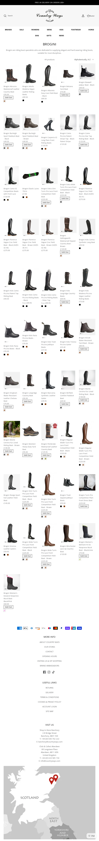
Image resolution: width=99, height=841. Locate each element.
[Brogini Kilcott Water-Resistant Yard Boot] (87, 327)
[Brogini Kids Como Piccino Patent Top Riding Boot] (12, 278)
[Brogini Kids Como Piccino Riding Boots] (30, 280)
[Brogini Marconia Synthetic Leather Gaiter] (49, 380)
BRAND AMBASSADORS (49, 665)
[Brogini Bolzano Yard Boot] (68, 73)
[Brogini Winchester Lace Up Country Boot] (68, 533)
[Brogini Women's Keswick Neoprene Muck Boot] (12, 582)
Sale (22, 29)
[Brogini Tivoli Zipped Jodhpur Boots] (68, 482)
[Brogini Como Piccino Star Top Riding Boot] (87, 122)
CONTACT (49, 651)
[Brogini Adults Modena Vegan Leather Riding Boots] (30, 73)
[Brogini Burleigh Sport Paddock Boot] (12, 122)
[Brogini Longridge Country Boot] (30, 380)
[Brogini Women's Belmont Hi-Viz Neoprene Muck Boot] (87, 531)
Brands (8, 29)
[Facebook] (44, 672)
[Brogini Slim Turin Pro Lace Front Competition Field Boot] (30, 480)
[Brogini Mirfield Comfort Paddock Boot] (68, 380)
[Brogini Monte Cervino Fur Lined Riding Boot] (87, 378)
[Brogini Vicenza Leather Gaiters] (12, 533)
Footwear (76, 29)
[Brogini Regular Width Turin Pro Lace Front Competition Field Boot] (68, 429)
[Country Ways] (49, 15)
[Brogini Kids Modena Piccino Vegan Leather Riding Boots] (87, 278)
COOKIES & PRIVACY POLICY (49, 702)
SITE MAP (49, 711)
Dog (37, 35)
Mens (49, 29)
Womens (35, 29)
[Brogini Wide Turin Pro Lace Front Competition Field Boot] (30, 531)
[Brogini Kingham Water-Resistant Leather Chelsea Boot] (12, 380)
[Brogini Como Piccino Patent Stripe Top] (68, 122)
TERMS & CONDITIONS (49, 697)
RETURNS (49, 688)
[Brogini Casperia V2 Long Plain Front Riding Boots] (49, 124)
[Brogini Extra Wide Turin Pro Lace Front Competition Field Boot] (68, 174)
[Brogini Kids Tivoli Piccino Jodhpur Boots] (49, 329)
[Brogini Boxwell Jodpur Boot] (87, 71)
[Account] (83, 15)
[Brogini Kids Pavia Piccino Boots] (12, 331)
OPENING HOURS (49, 656)
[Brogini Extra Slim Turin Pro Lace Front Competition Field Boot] (49, 176)
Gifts (49, 35)
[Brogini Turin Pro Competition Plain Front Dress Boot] (87, 482)
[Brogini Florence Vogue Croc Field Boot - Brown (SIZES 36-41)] (30, 227)
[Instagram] (49, 672)
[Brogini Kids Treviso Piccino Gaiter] (68, 329)
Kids (61, 29)
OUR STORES (49, 647)
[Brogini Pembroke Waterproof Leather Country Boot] (49, 431)
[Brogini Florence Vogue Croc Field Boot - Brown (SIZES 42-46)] (49, 227)
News (61, 35)
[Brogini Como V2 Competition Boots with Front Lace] (12, 176)
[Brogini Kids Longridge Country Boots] (68, 278)
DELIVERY (49, 692)
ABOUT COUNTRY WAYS (50, 642)
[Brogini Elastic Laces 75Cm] (30, 176)
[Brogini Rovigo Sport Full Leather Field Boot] (12, 482)
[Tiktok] (53, 672)
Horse (91, 29)
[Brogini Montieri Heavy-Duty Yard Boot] (30, 431)
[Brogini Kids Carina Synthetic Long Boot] (87, 227)
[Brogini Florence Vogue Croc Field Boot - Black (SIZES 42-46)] (12, 227)
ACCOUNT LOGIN (49, 706)
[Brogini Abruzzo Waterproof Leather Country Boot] (12, 73)
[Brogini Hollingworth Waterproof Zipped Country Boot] (68, 225)
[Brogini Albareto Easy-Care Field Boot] (49, 75)
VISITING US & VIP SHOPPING (49, 661)
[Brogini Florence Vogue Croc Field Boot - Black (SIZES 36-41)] (87, 176)
